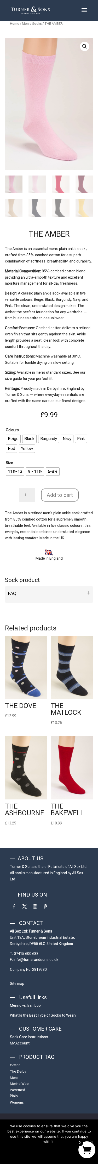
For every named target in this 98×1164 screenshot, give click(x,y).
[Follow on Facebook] (14, 906)
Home (14, 24)
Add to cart (60, 495)
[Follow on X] (24, 906)
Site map (17, 983)
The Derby (18, 1071)
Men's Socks (32, 24)
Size (9, 463)
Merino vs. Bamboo (25, 1005)
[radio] (13, 439)
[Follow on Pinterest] (45, 906)
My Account (20, 1043)
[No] (91, 1141)
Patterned (17, 1090)
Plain (14, 1096)
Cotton (15, 1065)
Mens (14, 1078)
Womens (17, 1102)
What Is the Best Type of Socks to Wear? (43, 1015)
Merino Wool (20, 1084)
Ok (49, 1152)
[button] (84, 46)
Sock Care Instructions (29, 1037)
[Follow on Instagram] (35, 906)
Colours (12, 430)
